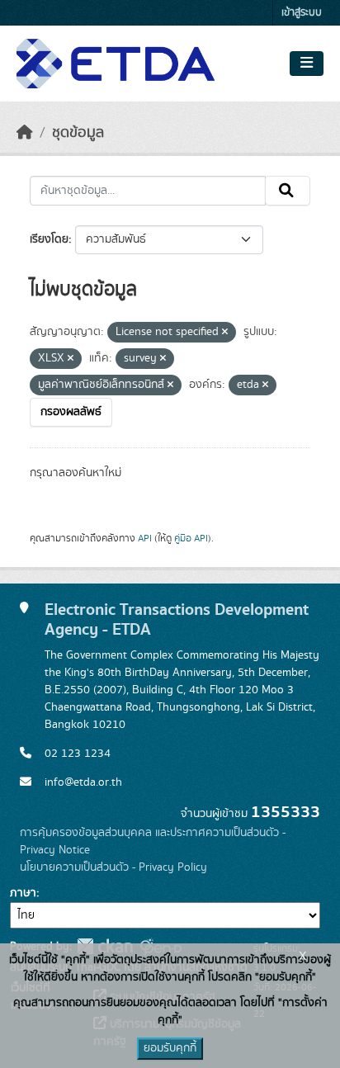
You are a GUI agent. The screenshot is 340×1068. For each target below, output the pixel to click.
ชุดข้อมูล (78, 133)
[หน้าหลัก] (25, 133)
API (145, 538)
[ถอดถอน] (225, 332)
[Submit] (287, 191)
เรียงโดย (49, 239)
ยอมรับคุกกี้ (170, 1048)
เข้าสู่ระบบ (301, 13)
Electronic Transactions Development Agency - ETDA (177, 619)
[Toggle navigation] (306, 63)
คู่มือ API (191, 538)
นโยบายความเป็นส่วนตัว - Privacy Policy (113, 867)
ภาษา (23, 893)
